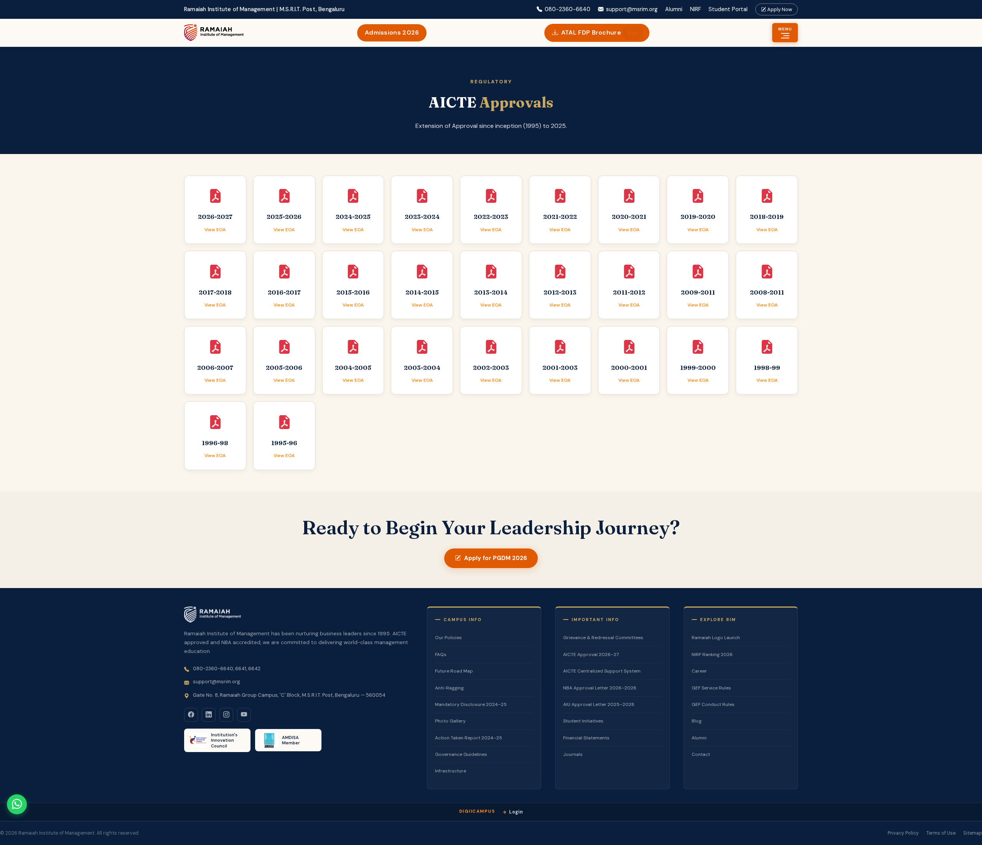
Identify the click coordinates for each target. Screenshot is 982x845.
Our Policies (448, 638)
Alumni (673, 9)
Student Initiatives (583, 721)
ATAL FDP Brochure (599, 32)
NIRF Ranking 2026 (712, 654)
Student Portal (728, 9)
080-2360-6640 (567, 9)
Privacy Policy (903, 833)
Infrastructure (450, 771)
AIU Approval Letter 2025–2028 (598, 704)
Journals (573, 754)
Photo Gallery (450, 721)
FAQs (441, 654)
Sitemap (972, 833)
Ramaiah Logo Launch (716, 638)
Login (516, 812)
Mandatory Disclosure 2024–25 (471, 704)
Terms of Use (941, 833)
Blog (697, 721)
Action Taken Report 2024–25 (468, 738)
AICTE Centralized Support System (602, 671)
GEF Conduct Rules (713, 704)
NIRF (695, 9)
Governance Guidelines (461, 754)
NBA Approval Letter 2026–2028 (599, 688)
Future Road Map (454, 671)
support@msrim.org (631, 9)
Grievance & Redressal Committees (603, 638)
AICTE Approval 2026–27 (591, 654)
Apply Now (779, 9)
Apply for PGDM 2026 (495, 558)
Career (699, 671)
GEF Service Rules (711, 688)
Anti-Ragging (449, 688)
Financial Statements (586, 738)
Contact (701, 754)
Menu (785, 29)
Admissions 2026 (392, 32)
